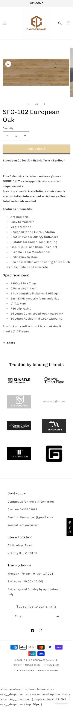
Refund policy (32, 665)
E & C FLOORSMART (34, 660)
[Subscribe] (58, 616)
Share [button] (11, 342)
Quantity (8, 128)
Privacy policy (52, 665)
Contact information (49, 670)
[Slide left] (28, 104)
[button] (5, 23)
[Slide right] (45, 104)
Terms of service (25, 670)
